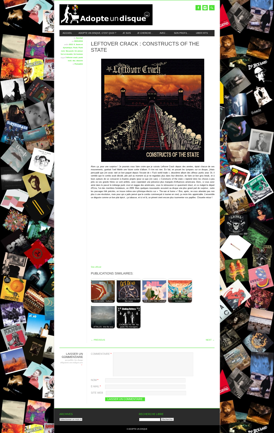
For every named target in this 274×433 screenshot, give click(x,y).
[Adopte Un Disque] (106, 24)
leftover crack (72, 57)
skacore (79, 61)
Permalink (79, 64)
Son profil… (182, 33)
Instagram (205, 7)
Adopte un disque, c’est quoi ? (97, 33)
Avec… (164, 33)
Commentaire (101, 354)
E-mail (96, 386)
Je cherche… (145, 33)
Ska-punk (70, 51)
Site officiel (96, 267)
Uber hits (202, 33)
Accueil (67, 33)
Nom (94, 380)
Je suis (127, 33)
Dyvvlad (79, 38)
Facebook (198, 7)
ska (73, 61)
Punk (75, 48)
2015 (71, 44)
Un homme (78, 54)
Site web (97, 392)
